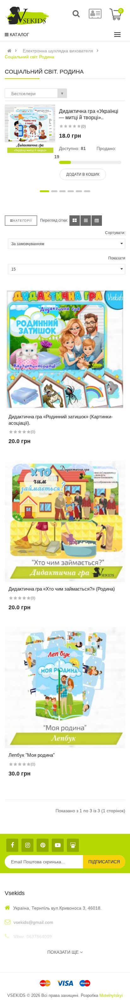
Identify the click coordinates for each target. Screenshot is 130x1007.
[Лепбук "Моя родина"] (65, 687)
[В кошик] (59, 360)
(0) (83, 126)
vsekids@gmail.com (33, 922)
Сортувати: (115, 233)
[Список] (85, 220)
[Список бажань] (70, 360)
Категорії (22, 220)
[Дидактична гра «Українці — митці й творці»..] (30, 129)
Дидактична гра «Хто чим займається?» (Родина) (62, 589)
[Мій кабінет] (95, 16)
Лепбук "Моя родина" (32, 755)
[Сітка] (74, 220)
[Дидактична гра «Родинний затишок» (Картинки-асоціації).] (65, 349)
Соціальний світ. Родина (29, 57)
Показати (116, 258)
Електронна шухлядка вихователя (58, 51)
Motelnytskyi (111, 995)
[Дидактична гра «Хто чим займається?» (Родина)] (65, 521)
